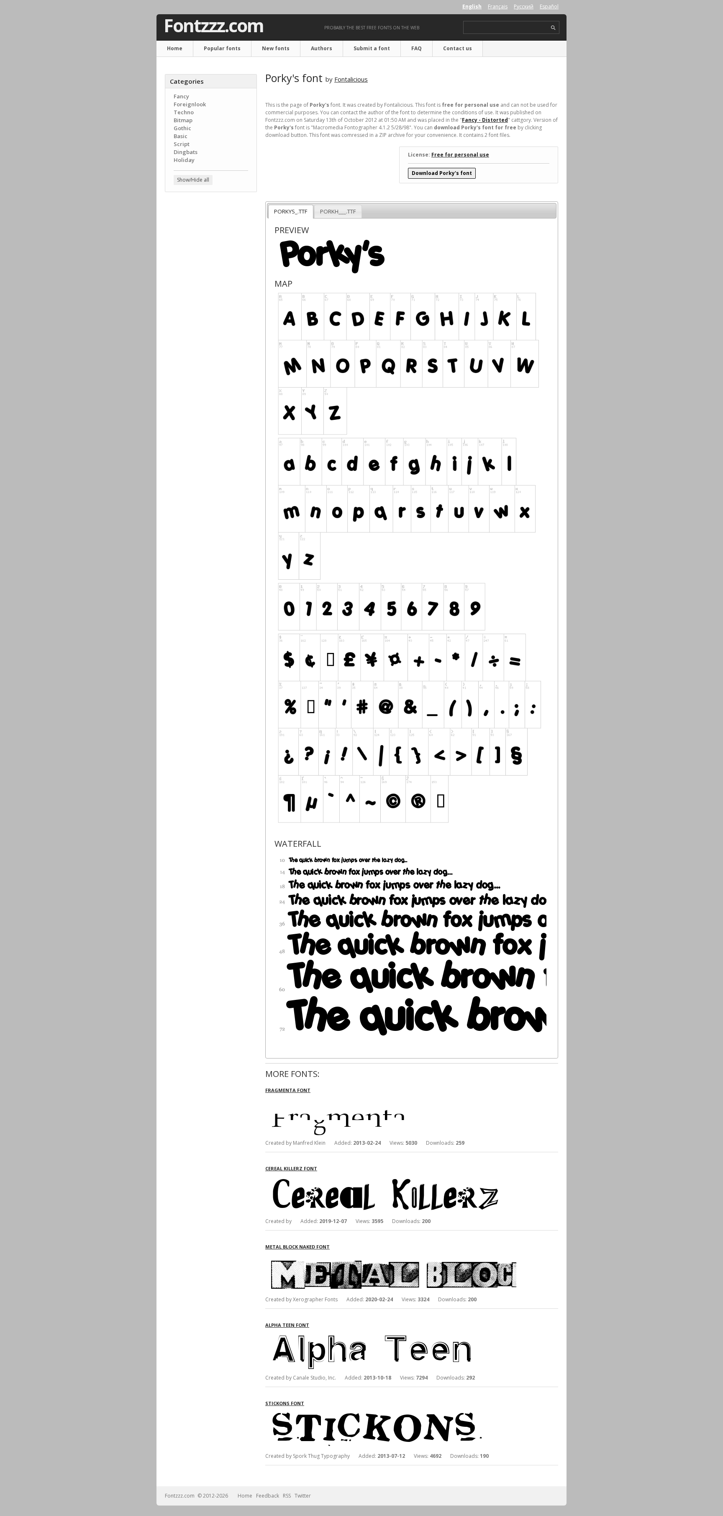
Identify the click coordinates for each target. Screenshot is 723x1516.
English (472, 6)
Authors (321, 48)
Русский (523, 6)
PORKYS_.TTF (290, 211)
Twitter (303, 1495)
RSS (287, 1495)
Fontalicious (351, 79)
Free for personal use (460, 154)
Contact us (457, 48)
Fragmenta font (287, 1090)
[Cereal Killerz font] (390, 1179)
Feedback (267, 1495)
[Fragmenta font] (390, 1101)
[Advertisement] (211, 332)
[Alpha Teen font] (390, 1335)
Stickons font (284, 1403)
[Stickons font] (390, 1414)
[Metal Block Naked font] (390, 1257)
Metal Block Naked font (297, 1247)
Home (174, 48)
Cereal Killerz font (291, 1168)
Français (498, 6)
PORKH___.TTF (338, 211)
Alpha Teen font (287, 1325)
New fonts (276, 48)
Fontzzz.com (214, 25)
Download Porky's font (442, 173)
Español (549, 6)
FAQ (416, 48)
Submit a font (372, 48)
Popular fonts (222, 48)
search (553, 28)
